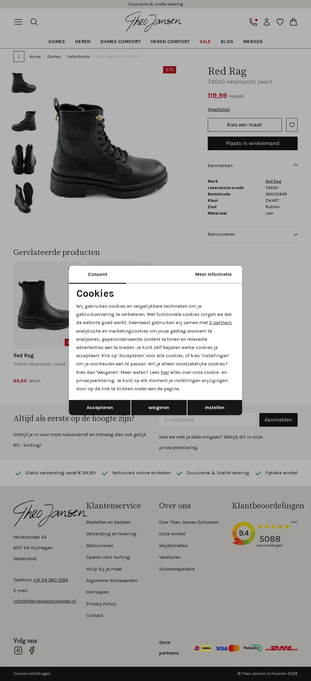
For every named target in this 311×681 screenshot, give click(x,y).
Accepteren (100, 407)
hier (165, 372)
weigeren (159, 407)
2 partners (220, 322)
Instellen (214, 407)
